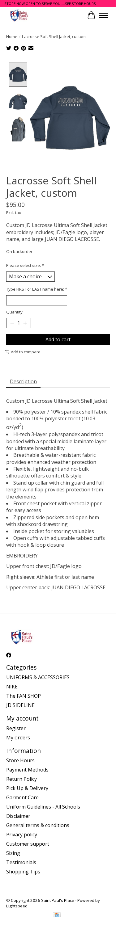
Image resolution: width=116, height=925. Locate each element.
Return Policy (21, 779)
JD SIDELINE (20, 705)
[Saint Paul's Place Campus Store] (19, 15)
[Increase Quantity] (25, 323)
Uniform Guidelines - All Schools (43, 806)
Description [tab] (23, 381)
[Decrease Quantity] (12, 323)
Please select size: (25, 265)
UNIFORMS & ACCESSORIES (38, 677)
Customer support (27, 843)
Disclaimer (18, 816)
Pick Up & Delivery (27, 788)
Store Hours (20, 760)
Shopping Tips (23, 871)
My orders (18, 737)
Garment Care (22, 797)
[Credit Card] (57, 915)
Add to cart (58, 339)
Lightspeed (17, 906)
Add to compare (26, 352)
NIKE (12, 686)
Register (16, 728)
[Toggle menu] (103, 15)
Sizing (13, 853)
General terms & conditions (37, 825)
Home (11, 36)
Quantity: (15, 312)
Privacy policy (21, 834)
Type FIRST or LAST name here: (36, 289)
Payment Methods (27, 769)
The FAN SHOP (23, 695)
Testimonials (21, 862)
